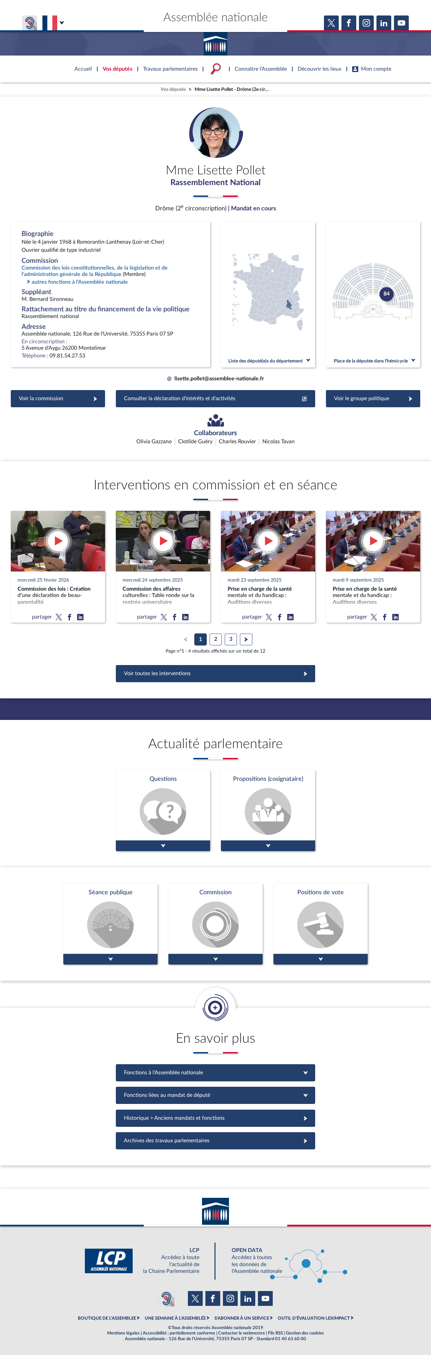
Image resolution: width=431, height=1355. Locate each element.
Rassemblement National (215, 183)
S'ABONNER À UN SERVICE (241, 1318)
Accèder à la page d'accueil (215, 41)
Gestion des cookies (305, 1333)
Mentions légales (123, 1333)
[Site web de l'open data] (283, 1261)
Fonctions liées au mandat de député (215, 1095)
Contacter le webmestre (241, 1333)
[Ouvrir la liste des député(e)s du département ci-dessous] (268, 295)
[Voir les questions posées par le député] (163, 810)
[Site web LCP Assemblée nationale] (147, 1261)
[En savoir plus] (268, 810)
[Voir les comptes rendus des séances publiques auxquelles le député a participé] (110, 924)
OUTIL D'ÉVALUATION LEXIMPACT (314, 1318)
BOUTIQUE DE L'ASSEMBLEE (107, 1318)
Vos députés (173, 89)
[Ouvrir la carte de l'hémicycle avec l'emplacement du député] (373, 295)
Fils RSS (275, 1333)
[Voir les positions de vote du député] (320, 924)
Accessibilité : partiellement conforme (179, 1333)
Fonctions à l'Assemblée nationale (215, 1072)
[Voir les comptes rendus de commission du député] (215, 924)
